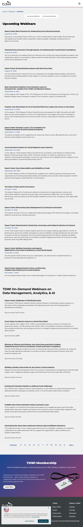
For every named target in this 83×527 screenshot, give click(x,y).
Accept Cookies (43, 521)
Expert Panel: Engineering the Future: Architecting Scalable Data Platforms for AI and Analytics (25, 269)
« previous (13, 445)
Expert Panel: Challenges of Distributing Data (23, 300)
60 (60, 445)
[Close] (48, 508)
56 (43, 445)
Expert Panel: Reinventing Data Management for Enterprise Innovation (33, 207)
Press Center (56, 513)
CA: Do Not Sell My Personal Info (68, 521)
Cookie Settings (29, 521)
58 (51, 445)
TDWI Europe (56, 516)
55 (38, 445)
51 (21, 445)
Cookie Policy (35, 517)
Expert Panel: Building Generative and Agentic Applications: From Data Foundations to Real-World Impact (28, 249)
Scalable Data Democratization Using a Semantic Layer (27, 405)
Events (54, 510)
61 (64, 445)
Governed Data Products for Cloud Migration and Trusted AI (29, 147)
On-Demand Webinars (49, 16)
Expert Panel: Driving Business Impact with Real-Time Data (28, 68)
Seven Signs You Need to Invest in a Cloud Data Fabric (26, 321)
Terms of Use (53, 521)
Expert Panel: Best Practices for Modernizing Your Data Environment (32, 31)
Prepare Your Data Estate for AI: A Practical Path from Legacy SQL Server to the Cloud (39, 107)
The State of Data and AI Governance (20, 187)
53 (29, 445)
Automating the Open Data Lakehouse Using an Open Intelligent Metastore (35, 425)
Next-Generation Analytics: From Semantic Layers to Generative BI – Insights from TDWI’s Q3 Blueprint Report (28, 88)
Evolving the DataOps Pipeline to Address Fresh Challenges (28, 386)
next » (71, 445)
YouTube (72, 510)
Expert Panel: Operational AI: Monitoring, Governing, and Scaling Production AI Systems (40, 225)
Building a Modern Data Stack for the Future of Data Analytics (29, 367)
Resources (72, 513)
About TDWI (56, 507)
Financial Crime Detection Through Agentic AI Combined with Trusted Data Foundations (40, 50)
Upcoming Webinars (33, 16)
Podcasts (72, 516)
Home (5, 11)
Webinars (20, 11)
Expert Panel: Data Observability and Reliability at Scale (27, 168)
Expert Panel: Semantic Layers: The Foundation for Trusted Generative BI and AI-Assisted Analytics (25, 128)
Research (12, 11)
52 (25, 445)
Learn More (9, 487)
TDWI (54, 503)
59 (56, 445)
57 (47, 445)
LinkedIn (72, 507)
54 (34, 445)
